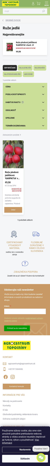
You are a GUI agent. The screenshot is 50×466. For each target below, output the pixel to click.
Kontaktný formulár (16, 386)
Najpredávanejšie (12, 74)
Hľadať (43, 11)
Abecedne (28, 74)
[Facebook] (5, 376)
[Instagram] (12, 376)
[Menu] (46, 3)
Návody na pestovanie (12, 401)
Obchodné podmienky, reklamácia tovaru (20, 414)
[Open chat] (41, 457)
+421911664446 (15, 369)
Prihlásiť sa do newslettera (17, 328)
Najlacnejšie (25, 68)
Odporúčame (10, 68)
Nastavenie (25, 449)
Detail (13, 210)
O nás (5, 410)
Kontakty (7, 405)
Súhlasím (25, 458)
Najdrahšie (40, 68)
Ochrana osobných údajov (14, 419)
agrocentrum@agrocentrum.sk (21, 363)
